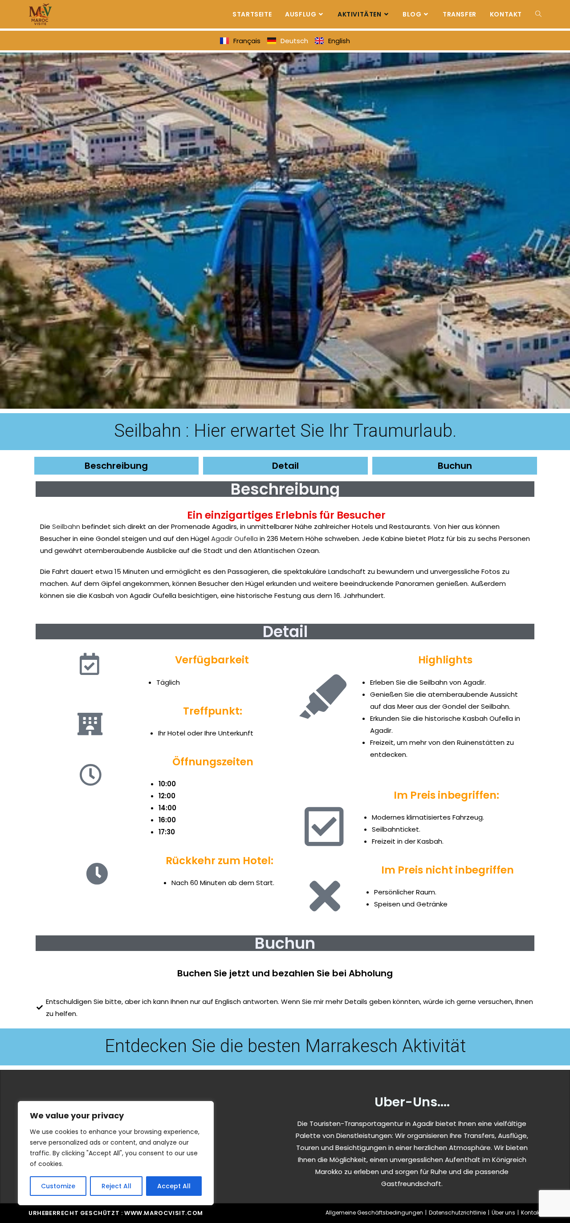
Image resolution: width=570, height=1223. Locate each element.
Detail (285, 465)
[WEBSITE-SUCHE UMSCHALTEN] (538, 14)
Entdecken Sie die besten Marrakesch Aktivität (285, 1046)
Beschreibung (116, 465)
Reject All (116, 1186)
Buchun (455, 465)
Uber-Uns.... (412, 1102)
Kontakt (531, 1212)
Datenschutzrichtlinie (457, 1212)
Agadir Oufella (234, 538)
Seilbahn (66, 526)
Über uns (503, 1212)
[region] (116, 1153)
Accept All (174, 1186)
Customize (58, 1186)
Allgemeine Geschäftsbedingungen (374, 1212)
